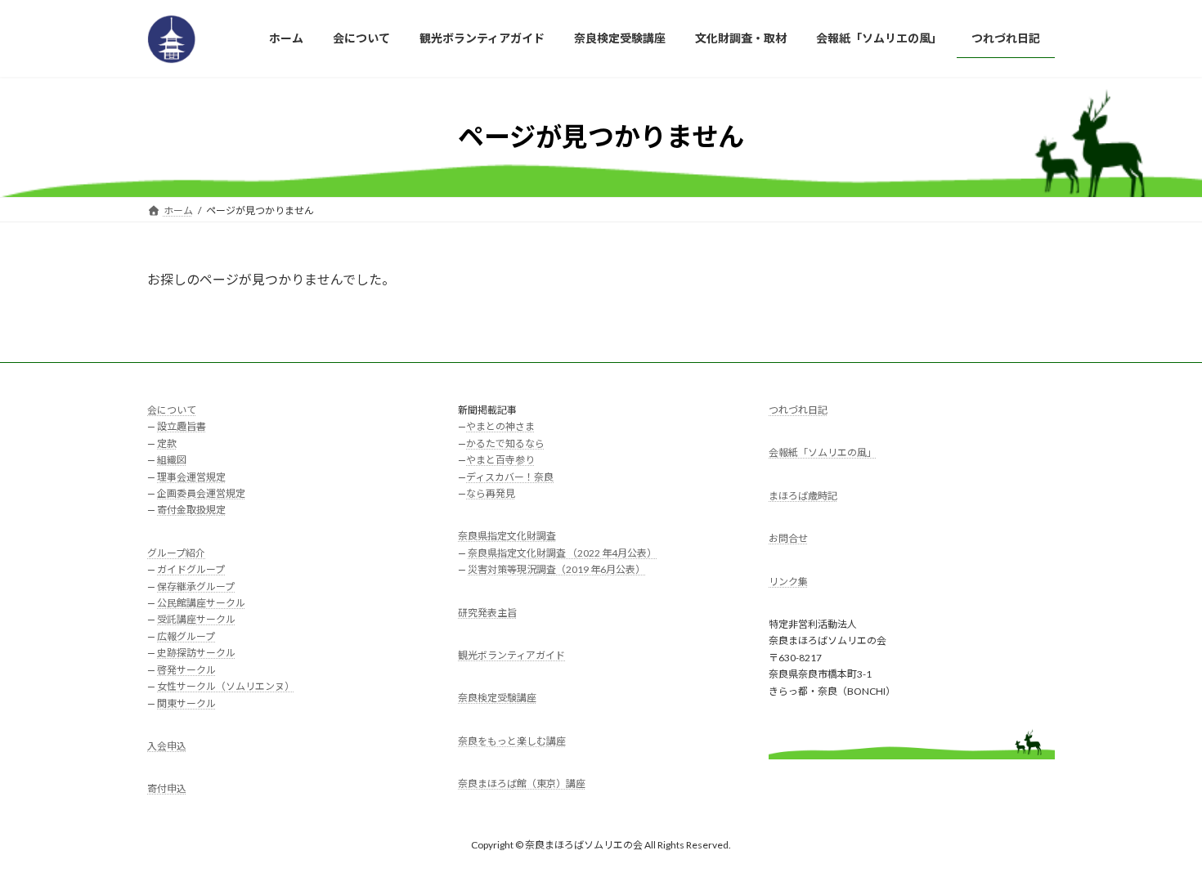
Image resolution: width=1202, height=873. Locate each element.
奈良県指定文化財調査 (507, 536)
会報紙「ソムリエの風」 (823, 452)
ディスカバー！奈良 (510, 476)
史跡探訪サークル (196, 653)
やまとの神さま (500, 426)
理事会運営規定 (191, 476)
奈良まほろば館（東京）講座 (521, 783)
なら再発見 (490, 493)
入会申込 (166, 746)
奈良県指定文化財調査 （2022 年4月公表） (562, 553)
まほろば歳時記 (803, 496)
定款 (167, 443)
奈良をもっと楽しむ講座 (512, 741)
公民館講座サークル (201, 603)
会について (171, 410)
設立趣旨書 (181, 426)
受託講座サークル (196, 619)
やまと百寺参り (500, 460)
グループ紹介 (176, 553)
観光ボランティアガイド (511, 655)
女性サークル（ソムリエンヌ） (225, 686)
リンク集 (788, 581)
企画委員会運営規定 (201, 493)
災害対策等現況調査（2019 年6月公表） (556, 569)
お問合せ (788, 538)
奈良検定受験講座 (497, 698)
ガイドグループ (191, 569)
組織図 (171, 460)
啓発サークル (186, 669)
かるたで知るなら (505, 443)
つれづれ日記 (798, 410)
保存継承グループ (196, 586)
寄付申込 (166, 788)
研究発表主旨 (487, 612)
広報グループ (186, 636)
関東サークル (186, 702)
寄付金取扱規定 (191, 510)
